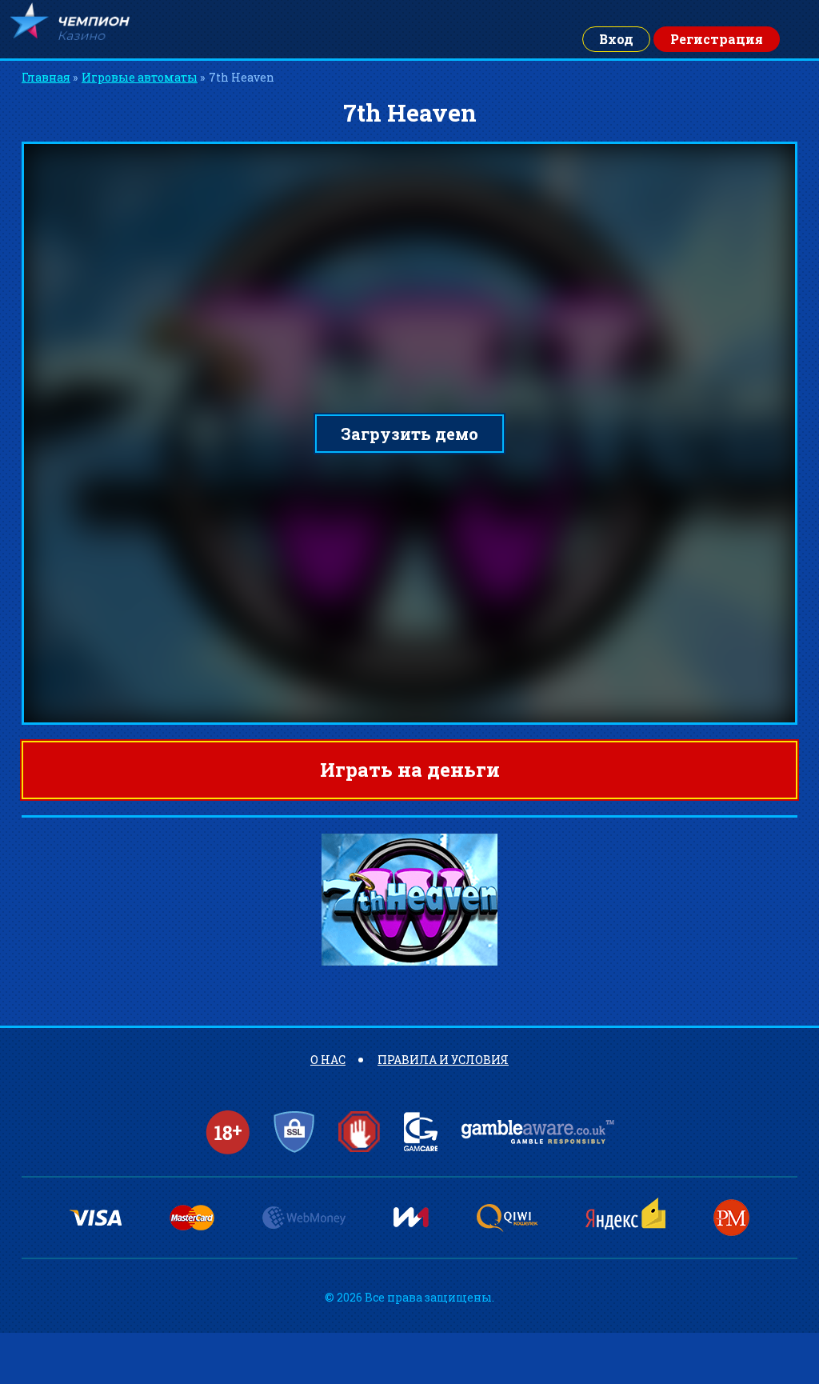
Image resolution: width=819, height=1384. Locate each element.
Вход (616, 38)
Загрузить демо (409, 433)
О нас (328, 1059)
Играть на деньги (410, 769)
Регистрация (716, 38)
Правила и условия (443, 1059)
